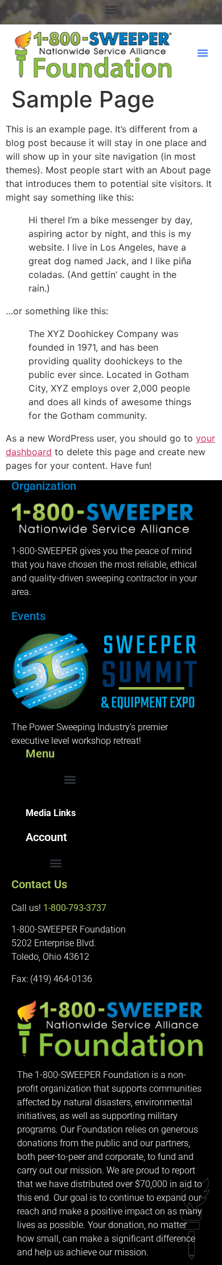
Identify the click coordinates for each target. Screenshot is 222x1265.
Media (38, 813)
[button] (111, 9)
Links (63, 813)
